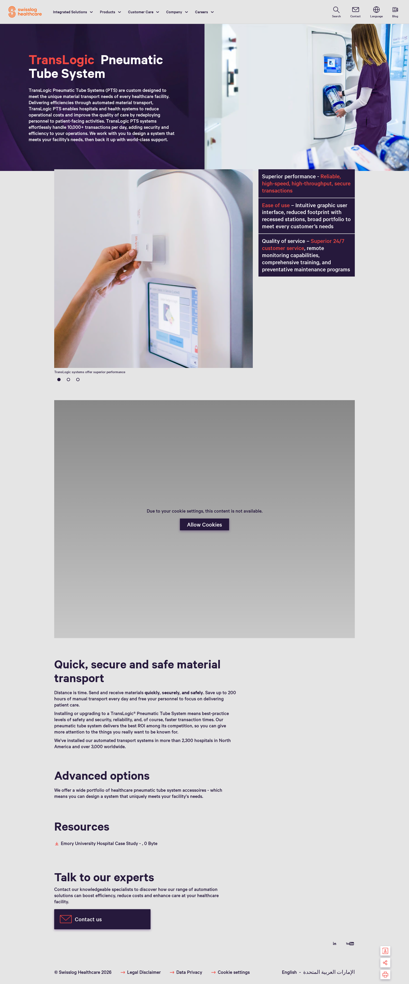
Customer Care (140, 11)
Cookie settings (234, 972)
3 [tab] (78, 379)
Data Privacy (189, 972)
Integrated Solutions (70, 11)
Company (174, 11)
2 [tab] (68, 379)
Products (107, 11)
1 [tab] (59, 379)
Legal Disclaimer (144, 972)
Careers (201, 11)
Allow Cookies (204, 524)
